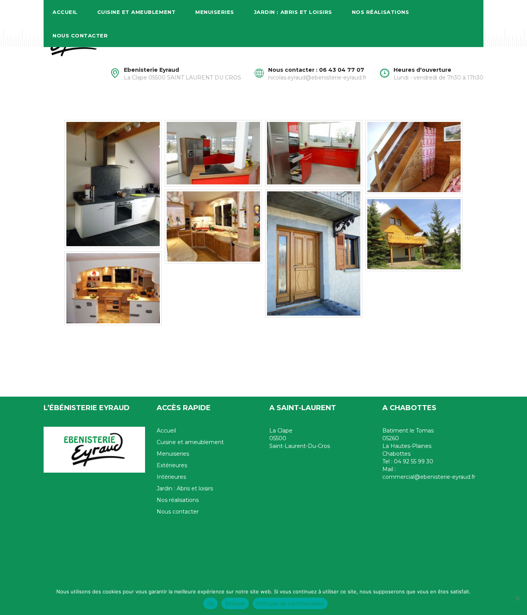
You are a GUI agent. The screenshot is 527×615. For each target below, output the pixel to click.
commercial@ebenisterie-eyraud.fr (428, 476)
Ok (210, 603)
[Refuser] (517, 598)
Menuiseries (214, 12)
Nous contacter (80, 35)
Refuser (235, 603)
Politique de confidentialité (290, 603)
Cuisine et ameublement (136, 12)
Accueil (65, 12)
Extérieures (172, 465)
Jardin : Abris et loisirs (293, 12)
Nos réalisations (380, 12)
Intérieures (171, 476)
